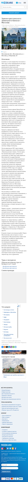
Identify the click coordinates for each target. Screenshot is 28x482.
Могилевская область (8, 25)
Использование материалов (9, 433)
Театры (6, 324)
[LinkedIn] (9, 347)
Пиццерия (6, 319)
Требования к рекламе (8, 438)
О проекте (4, 429)
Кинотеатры (7, 322)
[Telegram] (15, 347)
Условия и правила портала (9, 431)
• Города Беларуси (5, 390)
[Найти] (24, 7)
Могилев (5, 26)
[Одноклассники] (5, 347)
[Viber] (11, 347)
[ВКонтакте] (2, 347)
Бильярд (6, 331)
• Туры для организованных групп (9, 408)
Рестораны (7, 314)
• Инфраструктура (5, 392)
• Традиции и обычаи (6, 395)
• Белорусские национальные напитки (11, 399)
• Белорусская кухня (6, 397)
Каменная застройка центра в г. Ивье (13, 376)
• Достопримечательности (8, 393)
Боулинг (6, 329)
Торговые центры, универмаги (9, 335)
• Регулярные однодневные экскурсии (11, 404)
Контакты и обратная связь (9, 440)
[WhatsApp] (13, 347)
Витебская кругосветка (10, 266)
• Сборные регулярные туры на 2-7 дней (11, 406)
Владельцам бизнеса (7, 434)
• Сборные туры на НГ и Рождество (10, 410)
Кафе (5, 317)
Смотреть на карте (13, 26)
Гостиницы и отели (9, 310)
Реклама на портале (7, 436)
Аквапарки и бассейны (10, 312)
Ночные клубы (8, 327)
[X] (7, 347)
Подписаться (6, 471)
